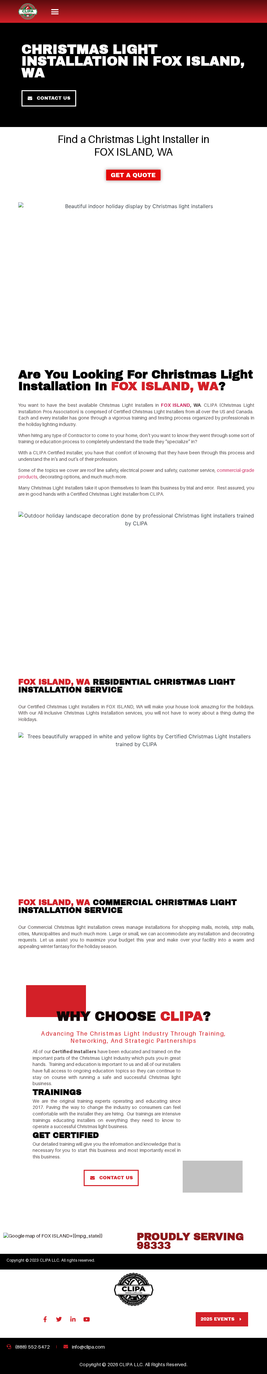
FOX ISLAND (175, 405)
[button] (55, 11)
